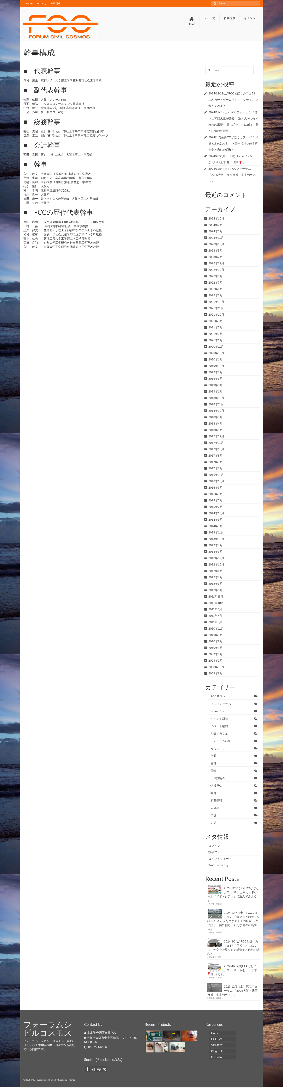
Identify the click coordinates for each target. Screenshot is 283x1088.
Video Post (217, 711)
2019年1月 (215, 391)
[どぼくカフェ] (153, 1036)
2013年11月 (216, 532)
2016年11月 (216, 474)
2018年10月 (216, 410)
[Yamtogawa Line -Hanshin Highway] (171, 1036)
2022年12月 (216, 263)
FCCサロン (217, 696)
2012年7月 (215, 577)
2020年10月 (216, 353)
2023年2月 (215, 257)
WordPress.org (218, 865)
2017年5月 (215, 462)
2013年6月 (215, 551)
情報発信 (216, 785)
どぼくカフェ (219, 733)
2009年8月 (215, 654)
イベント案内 (219, 726)
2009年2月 (215, 660)
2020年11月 (216, 346)
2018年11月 (216, 404)
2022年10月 (216, 269)
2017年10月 (216, 449)
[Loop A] (188, 1036)
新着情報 (216, 800)
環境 (213, 815)
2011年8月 (215, 609)
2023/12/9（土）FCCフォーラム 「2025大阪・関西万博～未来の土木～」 (232, 175)
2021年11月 (216, 308)
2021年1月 (215, 340)
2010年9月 (215, 635)
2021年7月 (215, 327)
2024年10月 (216, 218)
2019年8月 (215, 372)
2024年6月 (215, 225)
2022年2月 (215, 295)
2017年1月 (215, 468)
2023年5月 (215, 250)
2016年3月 (215, 494)
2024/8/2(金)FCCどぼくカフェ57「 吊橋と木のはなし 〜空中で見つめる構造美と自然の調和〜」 (233, 143)
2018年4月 (215, 423)
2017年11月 (216, 442)
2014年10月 (216, 513)
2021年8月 (215, 321)
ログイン (214, 845)
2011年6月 (215, 622)
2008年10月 (216, 667)
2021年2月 (215, 333)
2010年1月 (215, 647)
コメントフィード (220, 858)
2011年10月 (216, 603)
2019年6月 (215, 378)
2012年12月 (216, 558)
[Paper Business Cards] (149, 1047)
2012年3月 (215, 590)
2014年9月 (215, 519)
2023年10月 (216, 244)
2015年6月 (215, 506)
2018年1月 (215, 430)
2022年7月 (215, 282)
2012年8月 (215, 571)
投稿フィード (217, 852)
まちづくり (217, 748)
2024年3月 (215, 231)
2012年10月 (216, 564)
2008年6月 (215, 673)
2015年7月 (215, 500)
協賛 (213, 763)
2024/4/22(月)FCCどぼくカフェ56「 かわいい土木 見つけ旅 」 (233, 970)
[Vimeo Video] (176, 1047)
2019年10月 (216, 365)
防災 (213, 822)
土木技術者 (217, 778)
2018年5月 (215, 417)
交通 (213, 756)
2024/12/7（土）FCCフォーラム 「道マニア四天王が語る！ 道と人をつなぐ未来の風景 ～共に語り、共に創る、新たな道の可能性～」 (233, 921)
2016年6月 (215, 487)
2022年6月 (215, 289)
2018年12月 (216, 398)
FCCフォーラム (220, 703)
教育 (213, 793)
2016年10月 (216, 481)
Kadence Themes (66, 1080)
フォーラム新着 (220, 741)
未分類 (214, 808)
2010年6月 (215, 641)
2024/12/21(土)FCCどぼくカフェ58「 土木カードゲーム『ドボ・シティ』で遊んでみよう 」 (233, 99)
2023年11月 (216, 237)
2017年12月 (216, 436)
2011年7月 (215, 615)
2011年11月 (215, 596)
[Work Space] (161, 1047)
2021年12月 (216, 301)
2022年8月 (215, 276)
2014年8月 (215, 526)
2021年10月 (216, 314)
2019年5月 (215, 385)
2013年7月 (215, 545)
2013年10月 (216, 538)
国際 (213, 770)
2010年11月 (216, 628)
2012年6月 (215, 583)
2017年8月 (215, 455)
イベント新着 (219, 718)
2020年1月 (215, 359)
